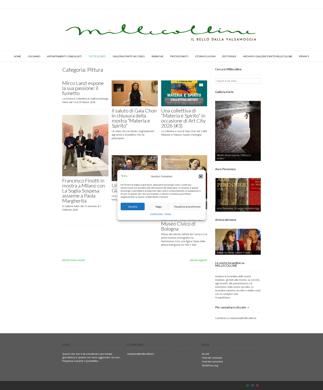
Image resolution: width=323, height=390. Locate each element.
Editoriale (229, 56)
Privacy (168, 213)
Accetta (132, 206)
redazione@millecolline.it (243, 318)
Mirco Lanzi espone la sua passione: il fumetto (83, 88)
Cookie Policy (156, 213)
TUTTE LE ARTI (97, 56)
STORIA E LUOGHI (205, 56)
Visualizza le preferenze (187, 206)
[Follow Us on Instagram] (257, 385)
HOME (17, 56)
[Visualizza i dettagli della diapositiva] (238, 131)
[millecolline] (161, 29)
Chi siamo (34, 56)
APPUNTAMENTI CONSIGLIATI (64, 56)
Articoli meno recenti (73, 260)
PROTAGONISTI (179, 56)
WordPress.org (210, 365)
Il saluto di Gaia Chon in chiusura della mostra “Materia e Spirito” (134, 118)
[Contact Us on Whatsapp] (247, 385)
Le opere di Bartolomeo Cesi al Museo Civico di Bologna (181, 221)
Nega (158, 206)
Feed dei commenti (212, 361)
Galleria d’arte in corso (129, 56)
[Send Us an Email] (242, 385)
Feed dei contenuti (212, 357)
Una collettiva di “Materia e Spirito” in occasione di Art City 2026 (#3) (183, 118)
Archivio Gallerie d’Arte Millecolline (267, 56)
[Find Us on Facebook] (252, 385)
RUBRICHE (157, 56)
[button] (200, 176)
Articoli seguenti (198, 260)
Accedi (205, 353)
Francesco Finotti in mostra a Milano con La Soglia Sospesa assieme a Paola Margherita (83, 190)
